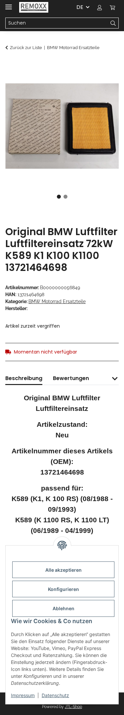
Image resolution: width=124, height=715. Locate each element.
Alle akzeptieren (63, 570)
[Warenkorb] (112, 7)
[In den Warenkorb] (10, 65)
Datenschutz (55, 695)
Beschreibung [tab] (23, 378)
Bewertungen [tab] (71, 378)
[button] (99, 7)
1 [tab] (59, 197)
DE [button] (79, 7)
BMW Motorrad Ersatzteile (57, 301)
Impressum (23, 695)
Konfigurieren (63, 589)
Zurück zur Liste (26, 47)
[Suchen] (113, 23)
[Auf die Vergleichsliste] (105, 81)
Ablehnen (63, 608)
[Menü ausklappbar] (8, 4)
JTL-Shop (73, 706)
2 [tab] (65, 197)
